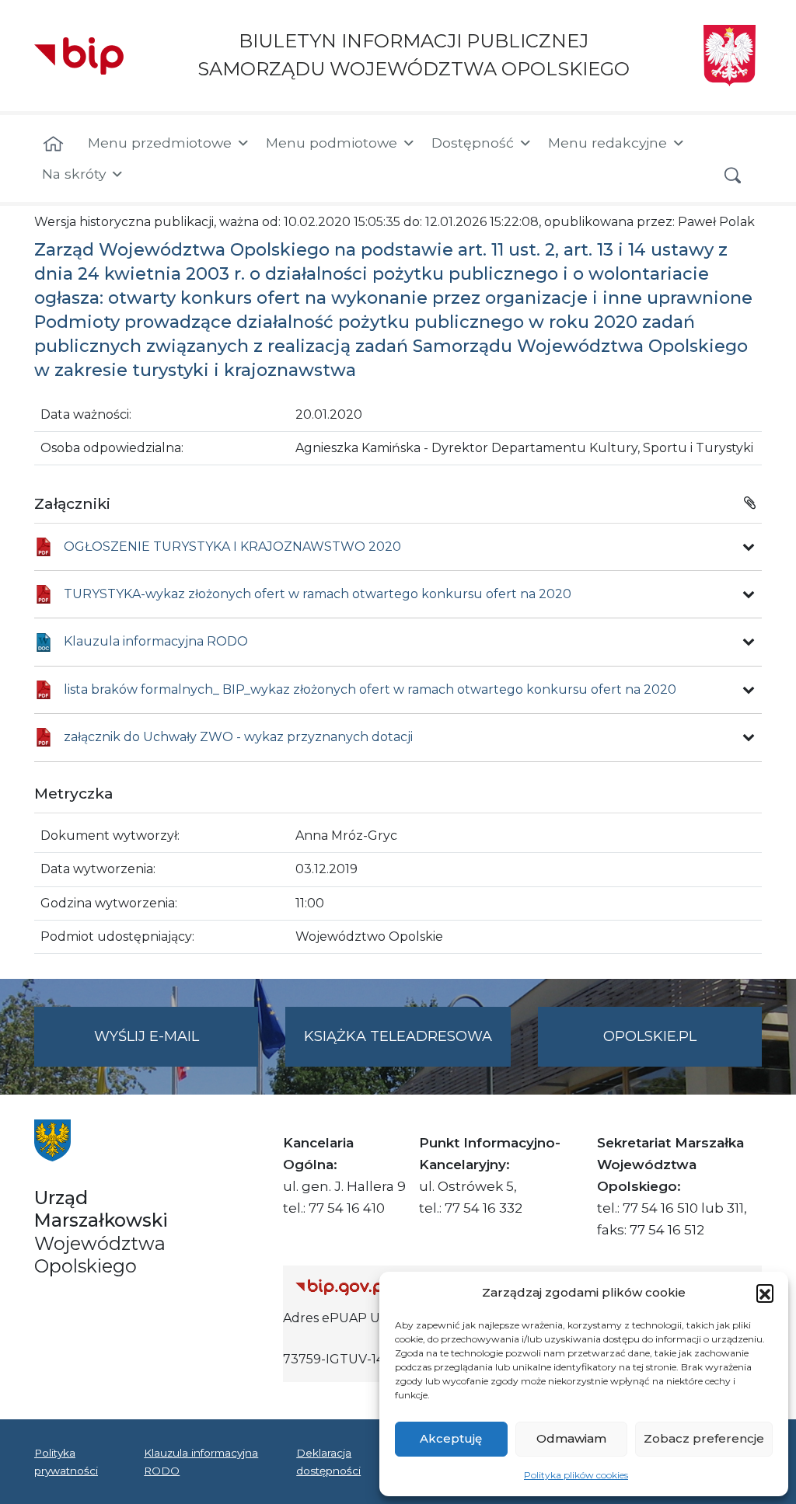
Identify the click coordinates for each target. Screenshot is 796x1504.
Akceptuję (451, 1438)
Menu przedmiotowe (160, 142)
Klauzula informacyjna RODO (201, 1461)
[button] (765, 1292)
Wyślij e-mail (176, 1047)
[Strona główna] (53, 144)
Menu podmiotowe (331, 142)
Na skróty (74, 173)
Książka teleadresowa (398, 1036)
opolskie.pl (649, 1036)
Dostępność (472, 142)
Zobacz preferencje (704, 1438)
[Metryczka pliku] (748, 547)
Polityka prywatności (66, 1461)
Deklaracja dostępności (328, 1461)
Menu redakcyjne (607, 142)
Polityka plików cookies (576, 1475)
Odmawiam (571, 1438)
